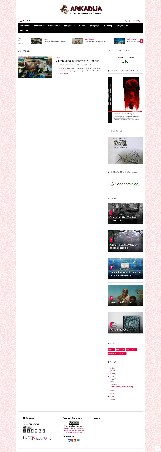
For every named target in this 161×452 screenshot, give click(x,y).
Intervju (119, 349)
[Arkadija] (80, 15)
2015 (111, 373)
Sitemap (108, 26)
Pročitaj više (64, 73)
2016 (111, 376)
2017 (111, 379)
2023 (111, 394)
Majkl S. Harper (121, 39)
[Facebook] (129, 21)
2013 (111, 368)
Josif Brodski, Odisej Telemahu (84, 41)
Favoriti (39, 26)
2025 (111, 399)
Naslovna (26, 26)
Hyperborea (123, 26)
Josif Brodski (78, 39)
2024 (111, 396)
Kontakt (25, 30)
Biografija (95, 26)
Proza (121, 353)
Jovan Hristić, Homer (121, 302)
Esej (109, 349)
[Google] (126, 21)
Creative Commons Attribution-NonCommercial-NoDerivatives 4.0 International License (74, 430)
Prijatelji (69, 26)
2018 (111, 382)
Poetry (35, 39)
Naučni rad (130, 349)
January (114, 384)
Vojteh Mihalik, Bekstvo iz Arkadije (44, 41)
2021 (111, 391)
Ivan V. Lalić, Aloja (119, 329)
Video (82, 26)
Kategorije (54, 26)
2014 (111, 371)
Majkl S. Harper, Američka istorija (126, 41)
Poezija (111, 353)
